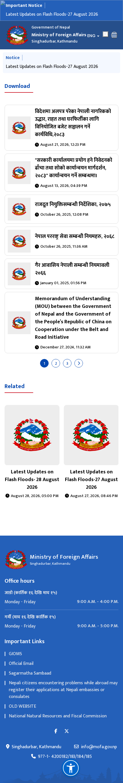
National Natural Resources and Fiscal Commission (58, 716)
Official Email (21, 663)
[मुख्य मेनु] (114, 35)
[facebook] (55, 731)
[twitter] (66, 731)
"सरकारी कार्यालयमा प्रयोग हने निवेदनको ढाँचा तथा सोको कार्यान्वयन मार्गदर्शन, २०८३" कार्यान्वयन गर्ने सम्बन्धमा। (73, 168)
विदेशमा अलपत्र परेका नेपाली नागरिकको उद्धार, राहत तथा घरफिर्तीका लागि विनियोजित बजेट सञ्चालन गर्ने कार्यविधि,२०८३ (73, 123)
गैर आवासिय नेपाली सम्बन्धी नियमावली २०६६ (72, 269)
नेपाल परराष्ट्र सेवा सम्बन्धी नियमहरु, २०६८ (74, 236)
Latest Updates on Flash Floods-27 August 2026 (52, 14)
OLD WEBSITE (22, 706)
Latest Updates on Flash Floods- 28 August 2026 (32, 480)
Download (17, 86)
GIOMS (15, 654)
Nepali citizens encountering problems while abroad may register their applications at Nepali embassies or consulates (63, 690)
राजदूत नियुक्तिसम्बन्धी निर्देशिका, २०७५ (73, 204)
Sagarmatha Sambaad (30, 673)
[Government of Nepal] (17, 35)
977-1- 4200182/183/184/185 (65, 756)
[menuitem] (61, 601)
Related (15, 386)
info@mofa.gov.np (99, 747)
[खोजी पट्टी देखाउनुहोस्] (105, 34)
